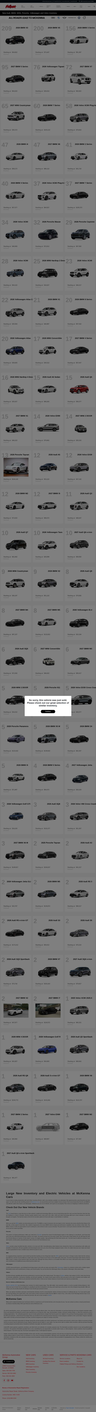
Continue (48, 711)
